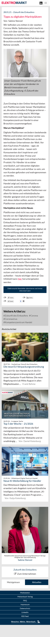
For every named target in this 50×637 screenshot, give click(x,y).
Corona (34, 315)
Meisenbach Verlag (25, 596)
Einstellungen (23, 301)
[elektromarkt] (14, 2)
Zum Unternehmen (26, 573)
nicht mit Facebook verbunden (4, 297)
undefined (24, 297)
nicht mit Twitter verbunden (4, 301)
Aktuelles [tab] (36, 582)
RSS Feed (25, 616)
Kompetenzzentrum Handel (18, 322)
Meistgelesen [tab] (13, 582)
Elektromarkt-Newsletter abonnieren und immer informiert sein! (25, 289)
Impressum (25, 604)
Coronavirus (10, 319)
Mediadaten (25, 593)
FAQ (25, 600)
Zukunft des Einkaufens (16, 315)
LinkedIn (25, 612)
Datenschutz (25, 608)
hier (20, 279)
